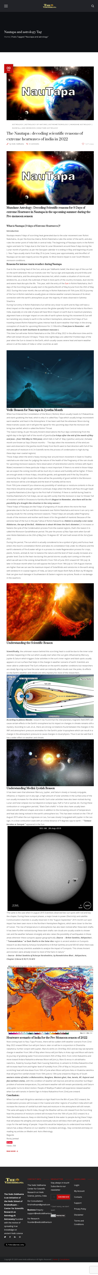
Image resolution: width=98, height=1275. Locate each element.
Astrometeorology (59, 124)
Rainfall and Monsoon (23, 128)
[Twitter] (5, 1237)
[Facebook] (10, 1237)
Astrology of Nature (36, 124)
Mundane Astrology (80, 124)
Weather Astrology (47, 128)
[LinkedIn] (15, 1237)
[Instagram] (20, 1237)
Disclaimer (78, 1214)
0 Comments (34, 144)
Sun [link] (66, 283)
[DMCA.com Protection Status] (58, 1216)
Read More (11, 1151)
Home (7, 37)
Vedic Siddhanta (18, 144)
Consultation (64, 1259)
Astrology (17, 124)
